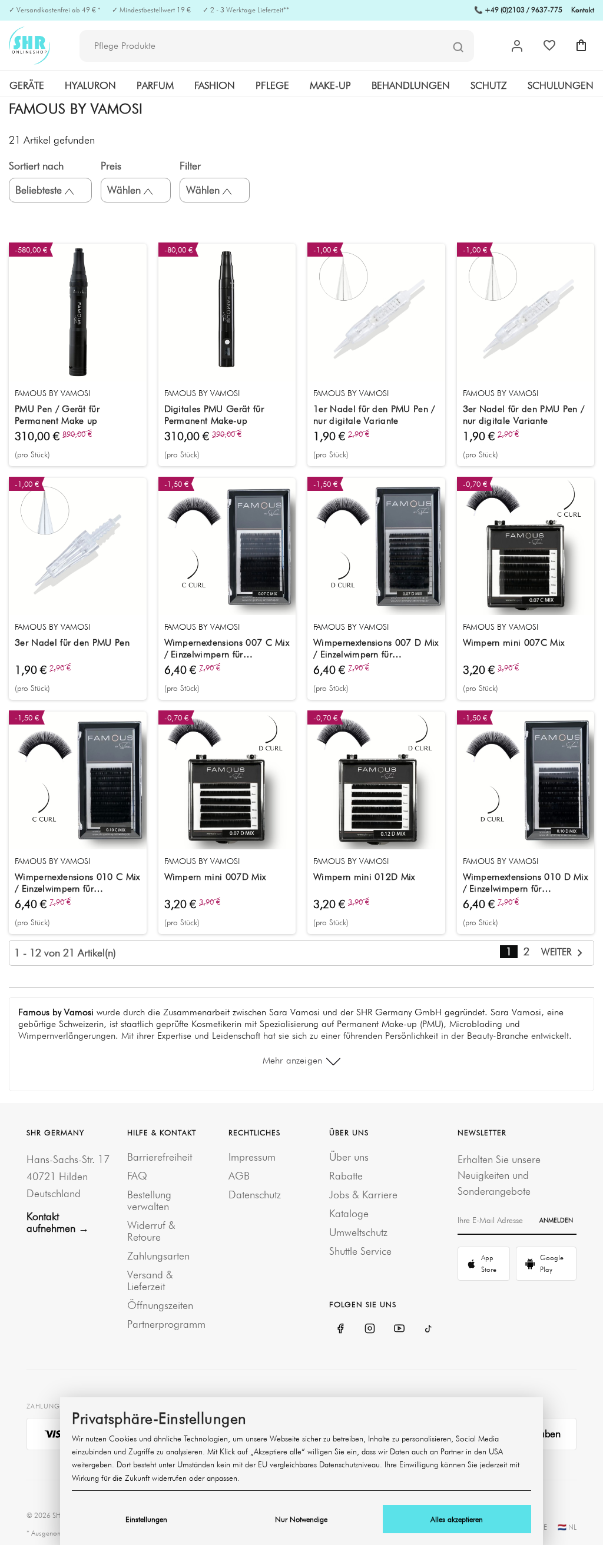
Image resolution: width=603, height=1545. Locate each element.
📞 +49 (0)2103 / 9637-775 (518, 9)
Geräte (26, 85)
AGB (239, 1175)
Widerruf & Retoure (151, 1231)
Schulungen (561, 85)
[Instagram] (370, 1328)
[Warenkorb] (581, 45)
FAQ (137, 1175)
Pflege (272, 85)
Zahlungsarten (158, 1256)
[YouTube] (399, 1328)
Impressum (252, 1157)
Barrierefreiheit (159, 1157)
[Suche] (458, 46)
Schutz (489, 85)
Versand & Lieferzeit (150, 1280)
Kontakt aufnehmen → (57, 1222)
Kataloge (349, 1213)
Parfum (155, 85)
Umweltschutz (358, 1232)
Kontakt (582, 9)
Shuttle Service (360, 1251)
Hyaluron (90, 85)
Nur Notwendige (301, 1519)
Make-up (330, 85)
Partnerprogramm (166, 1324)
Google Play (552, 1263)
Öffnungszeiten (160, 1305)
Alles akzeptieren (456, 1519)
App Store (488, 1263)
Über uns (349, 1157)
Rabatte (346, 1175)
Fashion (214, 85)
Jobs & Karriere (363, 1194)
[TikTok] (429, 1328)
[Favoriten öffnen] (549, 45)
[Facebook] (340, 1328)
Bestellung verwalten (149, 1200)
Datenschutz (254, 1194)
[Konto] (517, 46)
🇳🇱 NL (567, 1527)
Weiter (558, 952)
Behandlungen (411, 85)
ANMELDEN (556, 1220)
